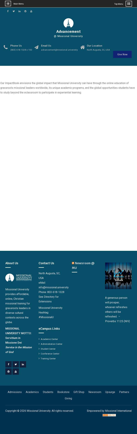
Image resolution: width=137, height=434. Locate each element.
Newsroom (94, 392)
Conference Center (50, 353)
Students (48, 392)
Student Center (48, 349)
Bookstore (63, 392)
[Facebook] (8, 364)
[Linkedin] (23, 364)
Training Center (48, 358)
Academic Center (49, 339)
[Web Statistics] (109, 415)
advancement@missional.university (59, 50)
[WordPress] (8, 371)
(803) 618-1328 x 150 (21, 50)
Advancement (68, 31)
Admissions (15, 392)
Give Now (122, 54)
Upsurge (110, 392)
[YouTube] (16, 371)
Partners (124, 392)
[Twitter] (16, 364)
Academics (32, 392)
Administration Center (51, 344)
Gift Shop (79, 392)
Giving (68, 398)
